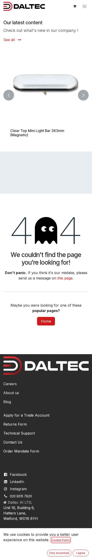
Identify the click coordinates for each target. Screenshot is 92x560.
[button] (8, 95)
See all (9, 39)
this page (65, 278)
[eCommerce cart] (75, 6)
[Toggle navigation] (84, 6)
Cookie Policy (61, 540)
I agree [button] (80, 553)
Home (46, 321)
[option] (45, 95)
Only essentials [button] (59, 553)
